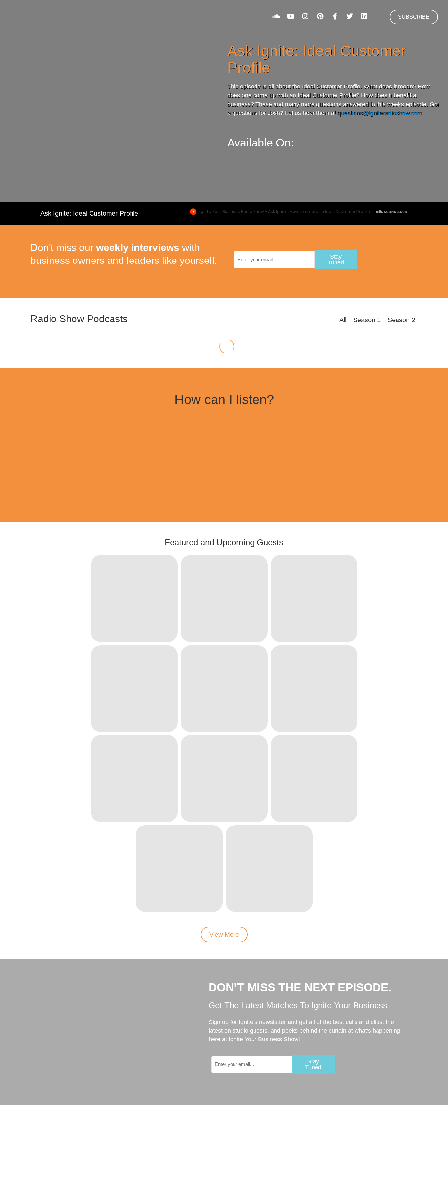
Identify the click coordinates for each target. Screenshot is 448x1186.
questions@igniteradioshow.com (379, 113)
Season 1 (367, 319)
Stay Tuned (336, 259)
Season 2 (401, 319)
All (342, 319)
